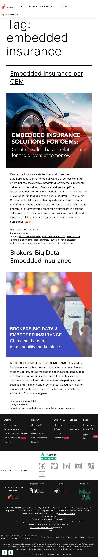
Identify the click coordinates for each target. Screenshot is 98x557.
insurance (69, 408)
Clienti (19, 6)
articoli (22, 408)
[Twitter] (54, 466)
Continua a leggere (35, 393)
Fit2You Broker (56, 239)
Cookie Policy (89, 429)
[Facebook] (42, 466)
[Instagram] (78, 466)
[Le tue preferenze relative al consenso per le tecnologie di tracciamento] (4, 552)
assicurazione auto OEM (53, 236)
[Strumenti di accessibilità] (10, 552)
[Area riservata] (2, 14)
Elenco (18, 522)
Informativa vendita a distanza (41, 527)
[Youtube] (42, 474)
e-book (23, 239)
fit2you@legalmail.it (83, 508)
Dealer (31, 6)
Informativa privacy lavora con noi (41, 525)
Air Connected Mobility (30, 236)
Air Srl (82, 537)
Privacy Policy (89, 425)
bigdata (30, 408)
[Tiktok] (90, 466)
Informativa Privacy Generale (41, 519)
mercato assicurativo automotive (39, 243)
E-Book (24, 233)
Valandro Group (73, 537)
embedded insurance (38, 239)
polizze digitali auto (65, 243)
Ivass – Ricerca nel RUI (66, 513)
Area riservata (11, 14)
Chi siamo (45, 6)
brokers (39, 408)
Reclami (49, 530)
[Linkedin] (66, 466)
